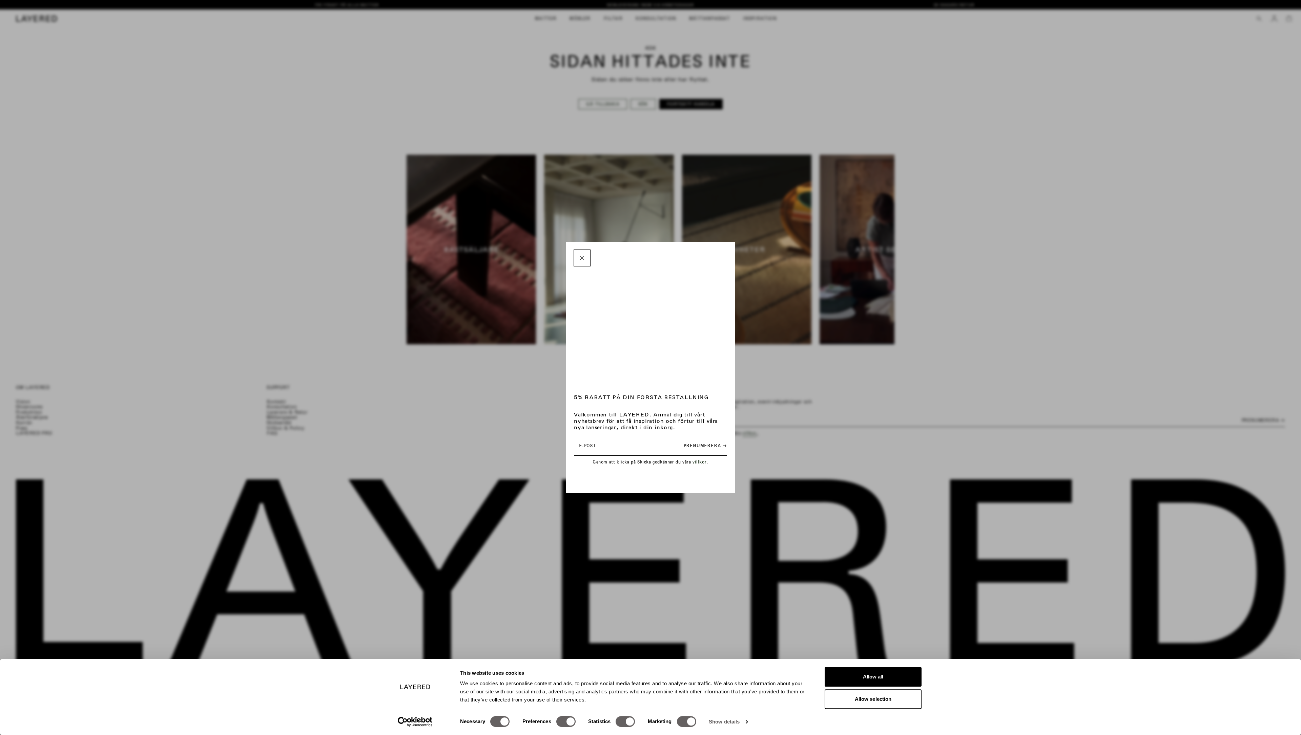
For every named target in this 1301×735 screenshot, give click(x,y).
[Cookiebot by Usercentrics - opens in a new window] (415, 722)
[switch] (566, 721)
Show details (724, 722)
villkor (699, 461)
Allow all (873, 676)
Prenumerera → (705, 445)
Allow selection (873, 699)
